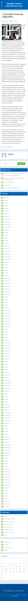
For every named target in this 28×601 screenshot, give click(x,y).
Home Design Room (8, 527)
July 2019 (5, 426)
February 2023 (6, 310)
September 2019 (7, 420)
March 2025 (6, 243)
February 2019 (6, 439)
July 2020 (5, 393)
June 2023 (5, 299)
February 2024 (6, 278)
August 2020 (6, 391)
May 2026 (5, 205)
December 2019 (7, 412)
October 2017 (6, 482)
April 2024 (5, 273)
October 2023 (6, 289)
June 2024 (5, 267)
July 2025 (5, 232)
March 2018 (6, 469)
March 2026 (6, 211)
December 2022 (7, 316)
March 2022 (6, 340)
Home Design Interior (8, 524)
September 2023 (7, 291)
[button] (1, 6)
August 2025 (6, 230)
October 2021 (6, 353)
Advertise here (6, 542)
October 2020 (6, 385)
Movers (5, 535)
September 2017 (7, 485)
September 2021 (7, 356)
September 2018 (7, 453)
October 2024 (6, 256)
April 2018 (5, 466)
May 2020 (5, 399)
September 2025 (7, 227)
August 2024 (6, 262)
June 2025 (5, 235)
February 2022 (6, 342)
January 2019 (6, 442)
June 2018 (5, 461)
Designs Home (14, 3)
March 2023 (6, 308)
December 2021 (7, 348)
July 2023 (5, 297)
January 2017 (6, 506)
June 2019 (5, 428)
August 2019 (6, 423)
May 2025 (5, 238)
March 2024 (6, 275)
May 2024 (5, 270)
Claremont (21, 594)
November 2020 (7, 383)
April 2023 (5, 305)
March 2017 (6, 501)
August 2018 (6, 455)
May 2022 (5, 334)
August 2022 (6, 326)
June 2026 (5, 203)
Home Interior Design (8, 532)
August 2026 (6, 197)
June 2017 (5, 493)
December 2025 (7, 219)
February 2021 (6, 375)
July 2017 (5, 490)
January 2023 (6, 313)
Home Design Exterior (8, 147)
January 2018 (6, 474)
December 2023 (7, 283)
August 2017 (6, 488)
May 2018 (5, 463)
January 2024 (6, 281)
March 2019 (6, 436)
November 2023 (7, 286)
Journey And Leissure (8, 182)
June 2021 (5, 364)
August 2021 (6, 359)
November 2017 (7, 479)
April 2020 (5, 402)
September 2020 (7, 388)
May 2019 (5, 431)
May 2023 (5, 302)
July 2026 (5, 200)
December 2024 (7, 251)
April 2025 (5, 240)
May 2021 (5, 367)
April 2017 (5, 498)
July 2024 (5, 265)
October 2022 (6, 321)
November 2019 (7, 415)
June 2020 (5, 396)
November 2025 (7, 222)
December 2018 (7, 445)
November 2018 (7, 447)
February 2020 (6, 407)
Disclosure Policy (7, 547)
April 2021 (5, 369)
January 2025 (6, 248)
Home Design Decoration (9, 519)
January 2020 (6, 410)
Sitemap (5, 550)
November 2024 (7, 254)
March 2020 (6, 404)
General (5, 516)
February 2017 (6, 504)
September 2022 (7, 324)
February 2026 (6, 213)
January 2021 (6, 377)
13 (13, 566)
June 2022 (5, 332)
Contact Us (6, 544)
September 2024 (7, 259)
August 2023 (6, 294)
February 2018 (6, 471)
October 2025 (6, 224)
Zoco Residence (7, 185)
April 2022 (5, 337)
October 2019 (6, 418)
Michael (6, 21)
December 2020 (7, 380)
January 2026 (6, 216)
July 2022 (5, 329)
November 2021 (7, 351)
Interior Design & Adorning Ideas (11, 188)
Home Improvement (8, 529)
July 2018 (5, 458)
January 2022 (6, 345)
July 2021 (5, 361)
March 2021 (6, 372)
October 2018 (6, 450)
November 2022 (7, 318)
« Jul (2, 578)
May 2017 (5, 496)
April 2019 (5, 434)
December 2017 (7, 477)
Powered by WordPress (8, 594)
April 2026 (5, 208)
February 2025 (6, 246)
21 (16, 569)
